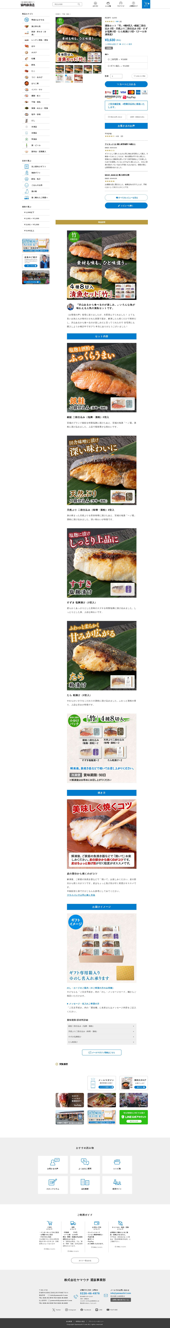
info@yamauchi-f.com (59, 1295)
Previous (57, 40)
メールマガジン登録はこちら (103, 1053)
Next (99, 40)
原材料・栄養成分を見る (137, 117)
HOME (58, 14)
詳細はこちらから (50, 1249)
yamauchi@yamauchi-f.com (61, 1300)
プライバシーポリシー (96, 1321)
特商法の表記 (80, 1321)
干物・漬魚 (65, 14)
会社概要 (69, 1321)
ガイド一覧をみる (85, 1260)
